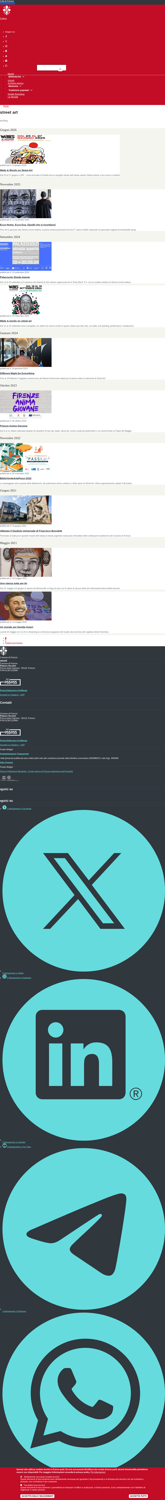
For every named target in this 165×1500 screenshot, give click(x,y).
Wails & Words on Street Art (16, 170)
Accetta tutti (138, 1496)
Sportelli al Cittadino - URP (12, 695)
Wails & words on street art (16, 321)
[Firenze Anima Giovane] (82, 405)
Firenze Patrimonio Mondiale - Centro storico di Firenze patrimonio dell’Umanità (36, 771)
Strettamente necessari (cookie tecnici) (41, 1477)
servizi (7, 3)
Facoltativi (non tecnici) (34, 1485)
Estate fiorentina (16, 94)
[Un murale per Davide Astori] (82, 606)
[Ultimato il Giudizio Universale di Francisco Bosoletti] (82, 510)
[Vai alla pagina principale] (6, 16)
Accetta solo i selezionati (37, 1496)
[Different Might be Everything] (82, 352)
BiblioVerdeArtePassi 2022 (15, 478)
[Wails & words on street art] (82, 300)
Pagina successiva (13, 643)
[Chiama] (10, 686)
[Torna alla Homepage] (3, 655)
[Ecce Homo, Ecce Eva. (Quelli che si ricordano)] (82, 204)
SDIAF (11, 80)
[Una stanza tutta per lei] (82, 562)
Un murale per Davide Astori (16, 627)
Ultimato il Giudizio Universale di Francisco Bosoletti (31, 531)
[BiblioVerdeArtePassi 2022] (82, 457)
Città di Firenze (7, 1)
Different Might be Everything (17, 373)
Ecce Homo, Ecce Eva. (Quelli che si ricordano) (28, 224)
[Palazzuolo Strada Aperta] (82, 256)
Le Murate (13, 97)
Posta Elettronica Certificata (13, 690)
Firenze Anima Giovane (13, 426)
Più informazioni (98, 1472)
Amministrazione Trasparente (14, 754)
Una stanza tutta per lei (13, 583)
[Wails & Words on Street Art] (60, 149)
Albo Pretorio (6, 762)
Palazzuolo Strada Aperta (15, 277)
